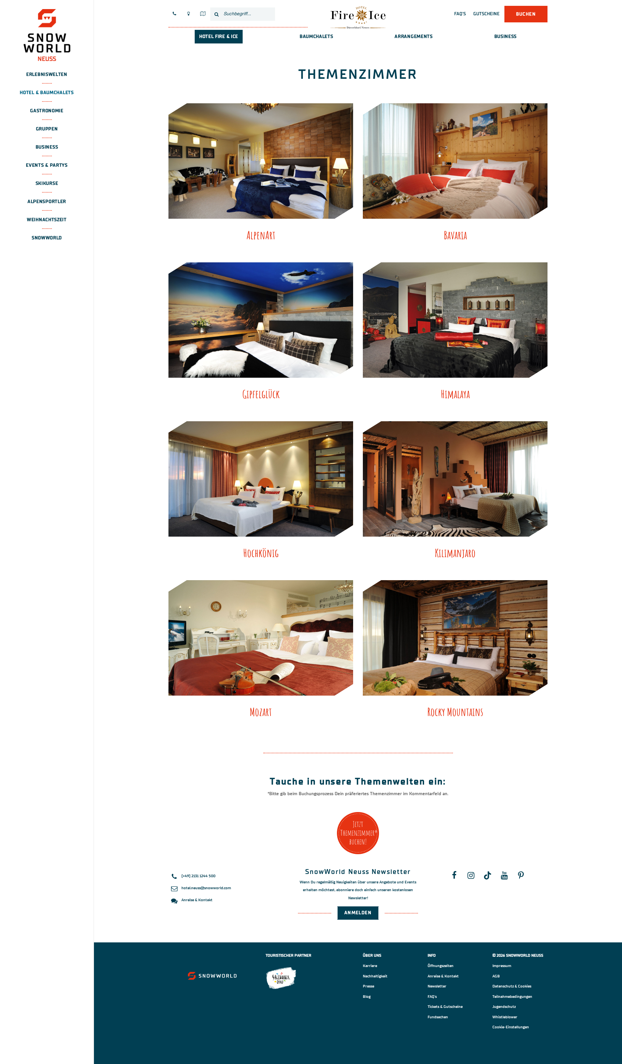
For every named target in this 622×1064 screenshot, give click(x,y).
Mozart (261, 711)
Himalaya (455, 394)
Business (47, 147)
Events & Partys (47, 165)
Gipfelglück (261, 394)
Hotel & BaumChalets (47, 92)
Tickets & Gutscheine (445, 1006)
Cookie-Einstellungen (510, 1027)
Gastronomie (46, 111)
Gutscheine (486, 14)
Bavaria (455, 235)
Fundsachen (438, 1017)
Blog (367, 996)
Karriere (370, 965)
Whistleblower (504, 1017)
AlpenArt (261, 235)
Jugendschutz (504, 1006)
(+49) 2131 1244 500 (198, 876)
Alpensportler (47, 201)
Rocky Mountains (455, 711)
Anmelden (358, 912)
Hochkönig (261, 552)
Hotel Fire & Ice (218, 36)
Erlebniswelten (46, 74)
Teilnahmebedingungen (512, 996)
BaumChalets (316, 36)
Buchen (526, 14)
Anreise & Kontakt (197, 900)
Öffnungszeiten (441, 965)
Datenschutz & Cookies (511, 986)
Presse (368, 986)
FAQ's (460, 14)
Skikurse (47, 183)
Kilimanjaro (455, 552)
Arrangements (413, 36)
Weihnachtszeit (47, 219)
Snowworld (47, 238)
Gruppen (47, 129)
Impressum (501, 965)
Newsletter (437, 986)
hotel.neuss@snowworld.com (206, 888)
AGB (496, 976)
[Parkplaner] (202, 14)
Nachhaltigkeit (375, 976)
